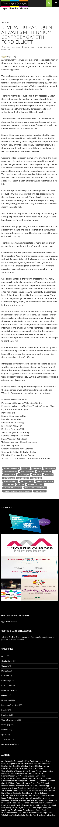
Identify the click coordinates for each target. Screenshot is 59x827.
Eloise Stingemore (22, 778)
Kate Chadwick (28, 793)
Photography (6, 725)
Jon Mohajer (6, 790)
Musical (4, 715)
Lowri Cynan (43, 800)
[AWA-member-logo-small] (29, 545)
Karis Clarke (6, 793)
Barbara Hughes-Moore (11, 763)
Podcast (4, 729)
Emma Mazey (7, 780)
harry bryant (9, 475)
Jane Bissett (18, 788)
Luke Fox (53, 800)
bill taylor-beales (11, 468)
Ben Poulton (6, 766)
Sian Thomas (23, 812)
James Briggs (44, 785)
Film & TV (5, 685)
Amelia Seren (13, 761)
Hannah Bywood (8, 785)
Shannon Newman (9, 812)
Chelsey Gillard (21, 771)
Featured (5, 676)
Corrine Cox (48, 771)
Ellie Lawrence (7, 778)
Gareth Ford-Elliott (33, 47)
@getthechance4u (9, 621)
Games (4, 695)
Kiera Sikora (32, 795)
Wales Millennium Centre (35, 488)
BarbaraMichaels (29, 763)
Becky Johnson (43, 763)
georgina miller (44, 471)
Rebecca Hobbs (36, 805)
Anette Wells (35, 761)
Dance (4, 671)
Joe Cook (51, 788)
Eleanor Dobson (8, 776)
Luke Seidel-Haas (8, 803)
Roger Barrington (43, 807)
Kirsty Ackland (7, 798)
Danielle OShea (7, 773)
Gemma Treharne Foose (26, 783)
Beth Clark (17, 766)
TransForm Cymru (35, 484)
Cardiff (26, 468)
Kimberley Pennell (46, 795)
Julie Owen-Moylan (35, 790)
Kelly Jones (36, 478)
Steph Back (47, 812)
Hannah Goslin (22, 785)
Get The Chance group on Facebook (24, 637)
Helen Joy (34, 785)
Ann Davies (46, 761)
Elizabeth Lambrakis (36, 776)
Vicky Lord (51, 815)
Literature (5, 700)
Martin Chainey (37, 803)
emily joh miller (27, 471)
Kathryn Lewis (7, 795)
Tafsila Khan (6, 815)
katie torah (9, 478)
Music (4, 710)
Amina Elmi (24, 761)
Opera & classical (8, 720)
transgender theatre (12, 488)
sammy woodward (45, 481)
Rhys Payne (18, 807)
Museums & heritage (10, 705)
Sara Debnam (16, 810)
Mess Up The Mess (10, 481)
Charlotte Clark (8, 771)
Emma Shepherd (20, 780)
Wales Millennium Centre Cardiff (17, 491)
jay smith (49, 475)
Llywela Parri (7, 800)
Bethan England (29, 766)
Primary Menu (55, 3)
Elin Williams (21, 776)
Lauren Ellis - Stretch (23, 798)
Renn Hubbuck (50, 805)
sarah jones (9, 484)
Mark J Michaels (23, 803)
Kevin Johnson (20, 795)
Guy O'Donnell (43, 783)
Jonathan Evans (19, 790)
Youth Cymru (40, 491)
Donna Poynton (22, 773)
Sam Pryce (5, 810)
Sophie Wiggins (35, 812)
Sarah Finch (41, 810)
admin (4, 761)
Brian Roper (22, 768)
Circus (4, 666)
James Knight (7, 788)
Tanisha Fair (31, 815)
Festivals (5, 680)
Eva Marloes (33, 780)
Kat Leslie (17, 793)
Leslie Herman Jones (41, 798)
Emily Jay (47, 778)
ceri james (37, 468)
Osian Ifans (49, 803)
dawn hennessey (10, 471)
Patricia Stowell (8, 805)
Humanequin (24, 475)
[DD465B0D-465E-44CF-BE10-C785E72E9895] (29, 589)
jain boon (37, 475)
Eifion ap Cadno (36, 773)
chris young (50, 468)
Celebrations (6, 661)
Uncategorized (7, 744)
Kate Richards (41, 793)
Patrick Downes (22, 805)
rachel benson (27, 481)
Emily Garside (36, 778)
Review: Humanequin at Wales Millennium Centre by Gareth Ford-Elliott (26, 34)
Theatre (5, 23)
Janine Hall (29, 788)
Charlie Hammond (35, 768)
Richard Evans (30, 807)
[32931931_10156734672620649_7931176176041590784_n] (29, 567)
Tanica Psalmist (18, 815)
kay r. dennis (22, 478)
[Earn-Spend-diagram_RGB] (29, 523)
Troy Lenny (41, 815)
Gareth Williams (8, 783)
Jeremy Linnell (40, 788)
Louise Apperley (30, 800)
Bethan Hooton (42, 766)
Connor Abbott (35, 771)
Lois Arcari (18, 800)
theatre (21, 484)
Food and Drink (8, 690)
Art (2, 656)
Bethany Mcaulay (8, 768)
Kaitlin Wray (49, 790)
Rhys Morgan (7, 807)
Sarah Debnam (29, 810)
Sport (3, 734)
